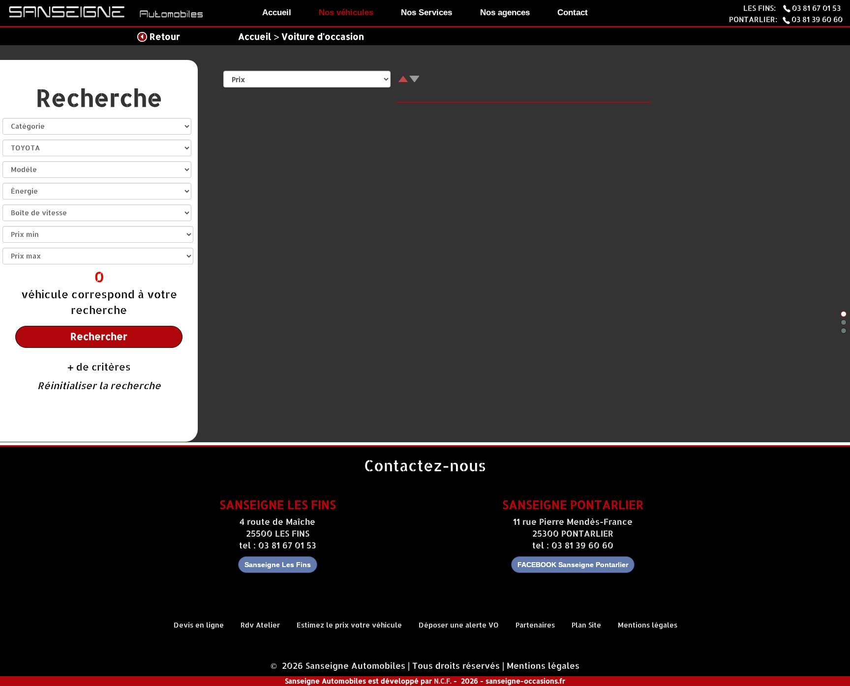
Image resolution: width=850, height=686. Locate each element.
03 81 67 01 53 (817, 8)
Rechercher (98, 336)
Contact (572, 12)
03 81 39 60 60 (817, 19)
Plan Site (586, 625)
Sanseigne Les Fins (277, 565)
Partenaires (535, 625)
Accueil (276, 12)
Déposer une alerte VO (459, 625)
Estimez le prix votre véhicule (349, 625)
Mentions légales (647, 625)
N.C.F (442, 681)
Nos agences (505, 12)
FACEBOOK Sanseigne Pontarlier (572, 565)
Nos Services (426, 12)
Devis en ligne (199, 625)
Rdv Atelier (260, 625)
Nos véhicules (346, 12)
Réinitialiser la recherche (99, 385)
